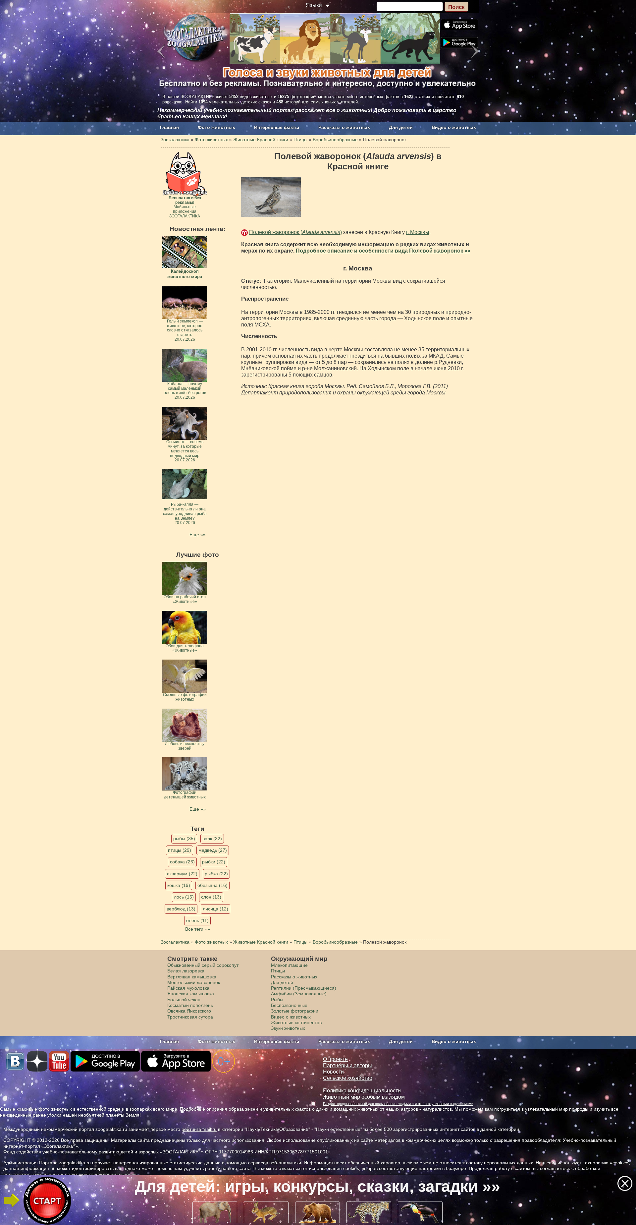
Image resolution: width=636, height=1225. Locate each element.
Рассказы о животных (344, 127)
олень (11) (197, 920)
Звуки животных (288, 1028)
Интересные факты (276, 127)
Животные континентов (296, 1022)
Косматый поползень (190, 1005)
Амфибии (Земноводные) (299, 993)
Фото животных (216, 127)
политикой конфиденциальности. (101, 1174)
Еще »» (197, 534)
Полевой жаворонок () (295, 232)
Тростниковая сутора (190, 1017)
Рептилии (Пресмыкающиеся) (303, 988)
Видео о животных (454, 127)
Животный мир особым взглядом (364, 1097)
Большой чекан (183, 999)
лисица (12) (215, 908)
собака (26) (182, 861)
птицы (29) (179, 850)
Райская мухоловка (188, 988)
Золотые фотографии (294, 1011)
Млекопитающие (289, 965)
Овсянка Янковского (189, 1011)
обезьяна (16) (212, 885)
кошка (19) (178, 885)
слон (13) (211, 897)
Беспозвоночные (289, 1005)
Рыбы (277, 999)
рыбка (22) (216, 873)
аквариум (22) (182, 873)
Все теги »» (197, 929)
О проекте (335, 1059)
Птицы (278, 970)
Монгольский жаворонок (193, 982)
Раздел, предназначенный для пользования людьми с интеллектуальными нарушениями (398, 1104)
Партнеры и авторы (347, 1065)
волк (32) (212, 838)
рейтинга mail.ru (199, 1129)
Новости (333, 1072)
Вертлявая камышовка (191, 976)
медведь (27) (212, 850)
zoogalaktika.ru (75, 1162)
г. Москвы (417, 232)
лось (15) (184, 897)
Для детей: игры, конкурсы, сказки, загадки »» (317, 1186)
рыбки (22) (213, 861)
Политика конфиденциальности (362, 1090)
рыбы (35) (184, 838)
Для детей (401, 127)
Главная (169, 127)
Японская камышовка (190, 993)
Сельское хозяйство (347, 1078)
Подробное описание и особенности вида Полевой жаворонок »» (383, 251)
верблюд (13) (181, 908)
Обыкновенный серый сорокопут (202, 965)
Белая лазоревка (185, 970)
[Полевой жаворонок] (271, 197)
